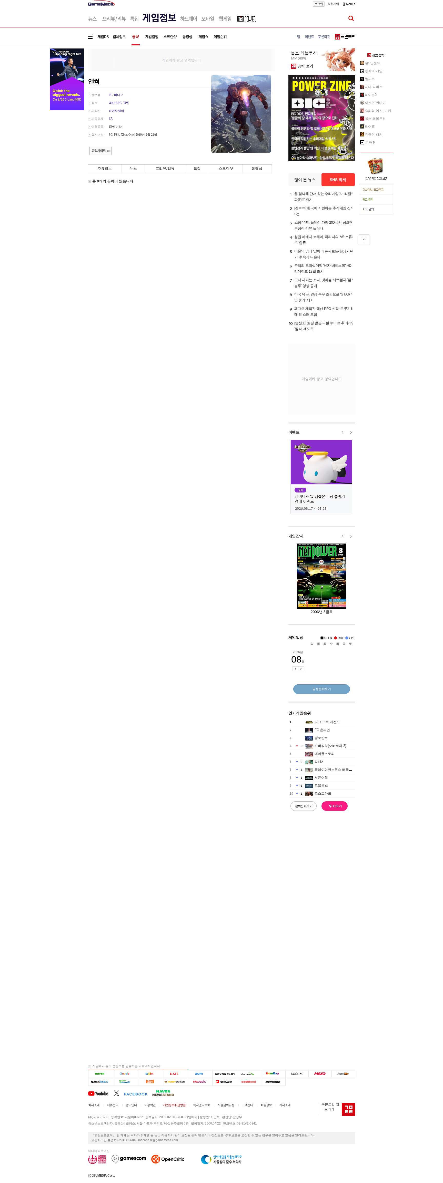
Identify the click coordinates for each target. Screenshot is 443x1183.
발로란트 (321, 738)
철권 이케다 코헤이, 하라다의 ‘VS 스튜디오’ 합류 (324, 240)
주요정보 (104, 168)
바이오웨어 (116, 111)
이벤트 (294, 432)
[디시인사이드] (273, 1082)
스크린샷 (226, 168)
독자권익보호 (201, 1105)
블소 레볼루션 (375, 119)
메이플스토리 (325, 754)
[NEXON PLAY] (224, 1074)
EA (111, 118)
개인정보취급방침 (174, 1105)
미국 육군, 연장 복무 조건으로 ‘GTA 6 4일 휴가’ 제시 (323, 297)
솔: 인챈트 (372, 63)
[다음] (150, 1074)
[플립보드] (224, 1082)
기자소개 (284, 1105)
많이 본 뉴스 (305, 180)
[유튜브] (101, 1093)
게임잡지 (296, 536)
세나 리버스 (373, 87)
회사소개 (93, 1105)
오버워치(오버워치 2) (330, 746)
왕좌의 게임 (373, 71)
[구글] (125, 1074)
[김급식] (150, 1082)
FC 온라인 (322, 730)
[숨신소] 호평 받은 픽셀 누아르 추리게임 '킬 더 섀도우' (324, 326)
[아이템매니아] (125, 1082)
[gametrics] (100, 1082)
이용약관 (150, 1105)
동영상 (256, 168)
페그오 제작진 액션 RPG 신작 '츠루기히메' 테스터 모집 (324, 312)
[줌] (200, 1074)
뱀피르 (370, 79)
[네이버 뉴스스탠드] (165, 1093)
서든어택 (321, 778)
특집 (197, 168)
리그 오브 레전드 (327, 722)
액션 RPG (115, 103)
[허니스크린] (175, 1082)
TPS (126, 103)
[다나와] (249, 1074)
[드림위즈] (343, 1074)
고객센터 (247, 1105)
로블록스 (321, 785)
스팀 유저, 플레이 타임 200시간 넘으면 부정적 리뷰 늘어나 (323, 225)
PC (111, 95)
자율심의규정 (225, 1105)
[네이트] (175, 1074)
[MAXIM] (297, 1074)
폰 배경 (370, 142)
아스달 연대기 (375, 103)
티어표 (370, 127)
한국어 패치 (373, 134)
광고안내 (131, 1105)
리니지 (320, 762)
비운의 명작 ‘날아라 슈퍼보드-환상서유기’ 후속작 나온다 (323, 254)
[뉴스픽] (200, 1082)
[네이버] (100, 1074)
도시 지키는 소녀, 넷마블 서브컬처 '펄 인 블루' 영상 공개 (324, 283)
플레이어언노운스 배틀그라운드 (338, 770)
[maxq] (320, 1074)
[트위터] (119, 1093)
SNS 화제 (338, 180)
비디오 (118, 95)
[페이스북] (138, 1093)
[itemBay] (273, 1074)
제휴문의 (112, 1105)
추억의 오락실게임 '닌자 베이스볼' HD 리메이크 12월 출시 (322, 268)
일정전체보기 (322, 689)
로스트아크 (323, 793)
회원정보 (266, 1105)
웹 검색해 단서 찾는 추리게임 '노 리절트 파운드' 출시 (324, 197)
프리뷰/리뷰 (165, 168)
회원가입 (333, 4)
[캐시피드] (249, 1082)
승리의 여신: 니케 (378, 111)
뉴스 (133, 168)
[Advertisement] (181, 59)
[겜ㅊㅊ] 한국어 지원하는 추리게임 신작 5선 (324, 211)
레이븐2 (371, 95)
